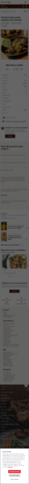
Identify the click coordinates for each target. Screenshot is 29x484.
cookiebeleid (10, 467)
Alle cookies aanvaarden (14, 471)
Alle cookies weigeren (14, 475)
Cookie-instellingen (14, 479)
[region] (14, 466)
